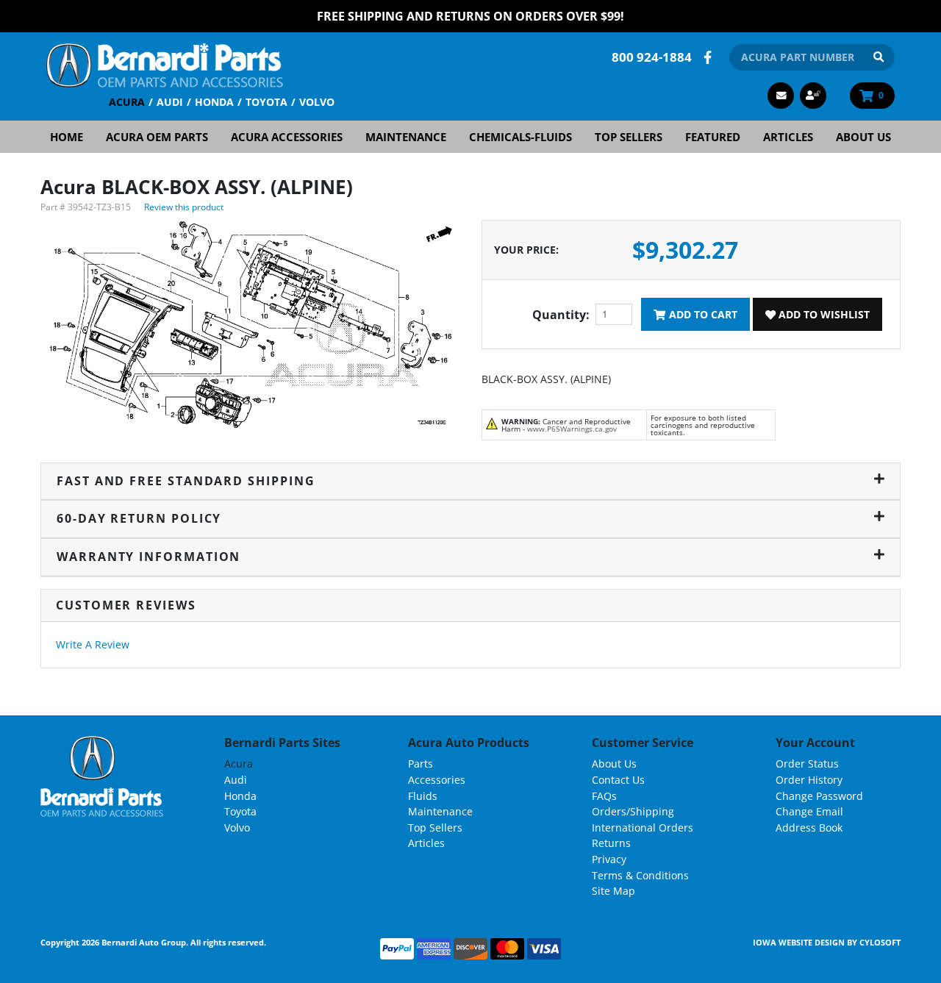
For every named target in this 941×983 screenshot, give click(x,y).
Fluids (422, 796)
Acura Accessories (287, 136)
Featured (712, 136)
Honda (214, 102)
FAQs (604, 796)
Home (66, 136)
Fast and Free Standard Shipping (186, 481)
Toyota (266, 102)
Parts (420, 764)
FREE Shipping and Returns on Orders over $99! (470, 16)
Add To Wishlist (823, 314)
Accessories (436, 780)
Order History (809, 780)
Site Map (613, 891)
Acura (127, 102)
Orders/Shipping (633, 811)
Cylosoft (880, 942)
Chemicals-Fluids (520, 136)
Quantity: (561, 315)
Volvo (316, 102)
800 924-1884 (652, 57)
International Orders (642, 827)
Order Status (807, 764)
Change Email (809, 811)
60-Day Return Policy (139, 518)
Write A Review (92, 644)
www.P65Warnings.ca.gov (572, 428)
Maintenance (405, 136)
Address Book (809, 827)
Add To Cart (701, 314)
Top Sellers (628, 136)
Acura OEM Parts (157, 136)
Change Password (819, 796)
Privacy (609, 859)
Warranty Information (148, 556)
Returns (611, 843)
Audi (170, 102)
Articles (788, 136)
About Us (863, 136)
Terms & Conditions (640, 875)
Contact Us (618, 780)
